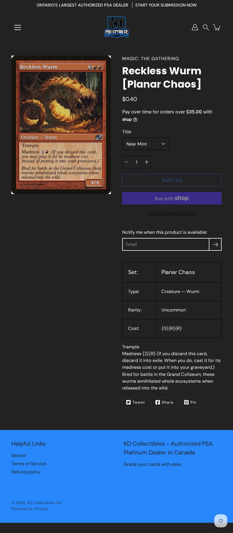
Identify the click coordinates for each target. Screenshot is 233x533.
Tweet (138, 402)
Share (168, 402)
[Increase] (146, 162)
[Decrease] (126, 162)
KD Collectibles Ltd (44, 502)
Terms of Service (28, 464)
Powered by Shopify (29, 508)
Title (126, 132)
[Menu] (17, 27)
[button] (206, 27)
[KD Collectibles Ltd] (116, 27)
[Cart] (217, 27)
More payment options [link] (171, 213)
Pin (193, 402)
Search (18, 455)
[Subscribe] (215, 244)
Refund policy (25, 472)
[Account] (194, 27)
